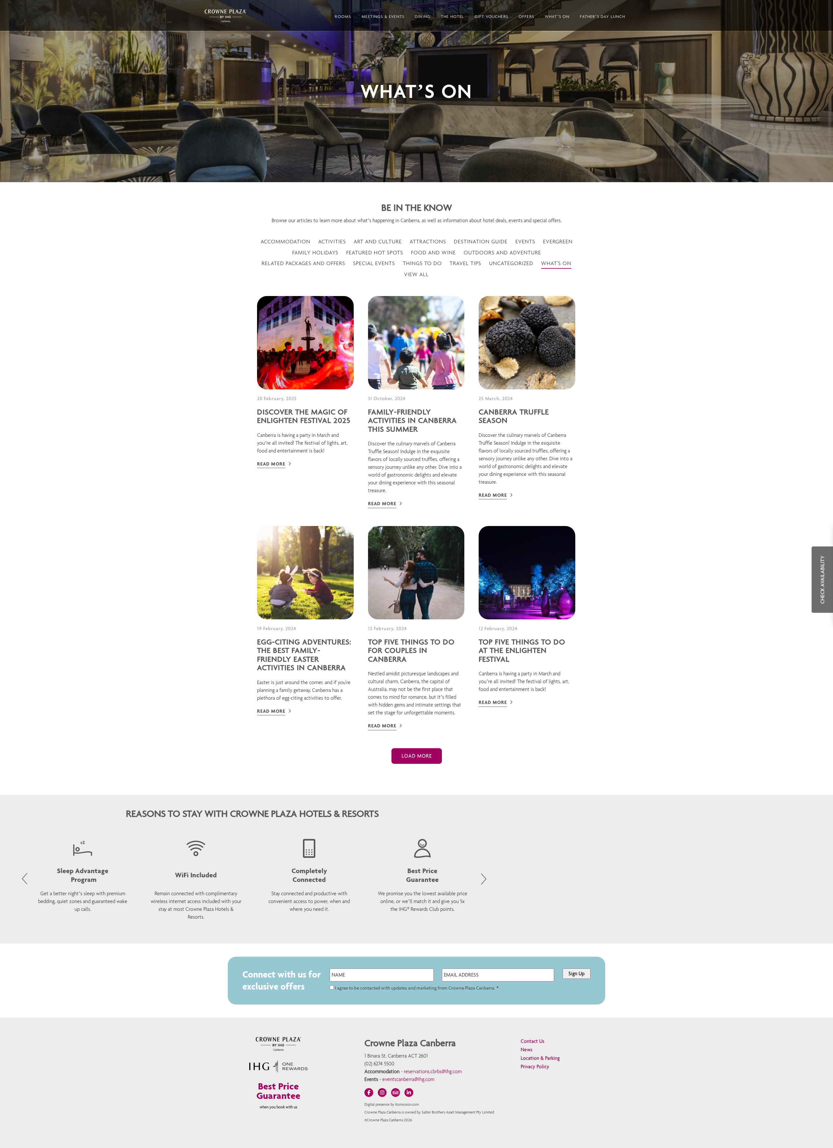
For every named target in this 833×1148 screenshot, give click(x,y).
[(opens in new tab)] (278, 1071)
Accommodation (285, 241)
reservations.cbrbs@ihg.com (433, 1071)
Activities (332, 241)
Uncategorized (511, 263)
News (526, 1050)
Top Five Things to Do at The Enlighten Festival (522, 650)
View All (416, 274)
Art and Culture (378, 241)
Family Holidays (315, 253)
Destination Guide (481, 241)
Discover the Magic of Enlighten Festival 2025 (303, 416)
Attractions (428, 241)
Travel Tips (465, 263)
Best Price (278, 1086)
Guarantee (278, 1095)
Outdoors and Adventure (502, 253)
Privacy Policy (535, 1066)
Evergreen (558, 241)
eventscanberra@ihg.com (408, 1079)
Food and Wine (433, 253)
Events (525, 241)
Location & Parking (540, 1058)
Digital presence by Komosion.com (391, 1104)
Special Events (374, 263)
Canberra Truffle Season (514, 416)
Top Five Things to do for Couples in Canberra (411, 650)
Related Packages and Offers (303, 263)
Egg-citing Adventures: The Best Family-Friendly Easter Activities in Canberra (304, 654)
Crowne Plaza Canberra (225, 16)
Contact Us (532, 1041)
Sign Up (576, 973)
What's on (556, 263)
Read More (271, 464)
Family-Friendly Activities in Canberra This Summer (412, 420)
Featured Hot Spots (374, 253)
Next (483, 879)
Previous (24, 878)
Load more (417, 756)
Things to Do (422, 263)
